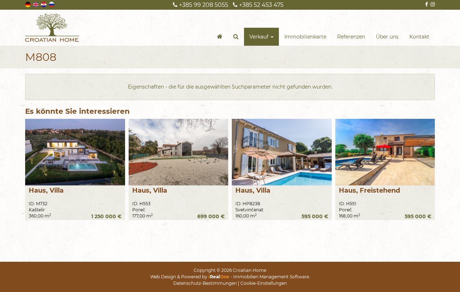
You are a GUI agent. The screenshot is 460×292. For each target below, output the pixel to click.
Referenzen (351, 36)
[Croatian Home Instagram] (432, 4)
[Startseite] (220, 37)
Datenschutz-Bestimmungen (205, 283)
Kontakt (419, 36)
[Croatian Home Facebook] (426, 4)
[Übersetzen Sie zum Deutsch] (28, 4)
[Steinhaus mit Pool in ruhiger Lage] (385, 152)
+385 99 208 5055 (203, 4)
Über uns (387, 36)
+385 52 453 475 (261, 4)
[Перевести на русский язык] (52, 4)
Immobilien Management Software (271, 276)
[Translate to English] (36, 4)
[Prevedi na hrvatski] (44, 4)
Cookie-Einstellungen (263, 283)
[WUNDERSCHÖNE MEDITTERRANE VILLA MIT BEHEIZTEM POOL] (282, 152)
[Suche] (236, 37)
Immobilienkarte (305, 36)
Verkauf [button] (259, 36)
